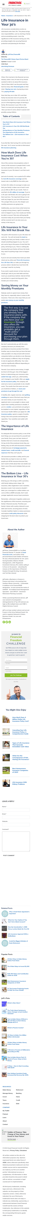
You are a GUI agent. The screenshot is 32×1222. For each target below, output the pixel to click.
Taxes (4, 1100)
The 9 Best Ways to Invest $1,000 (18, 966)
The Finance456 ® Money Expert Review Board (14, 59)
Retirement (19, 1090)
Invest (5, 1097)
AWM (4, 1162)
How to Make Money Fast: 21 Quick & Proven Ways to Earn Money (17, 1058)
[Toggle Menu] (3, 4)
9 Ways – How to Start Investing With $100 (17, 1066)
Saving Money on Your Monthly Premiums (16, 130)
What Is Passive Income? (15, 1028)
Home (3, 15)
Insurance (9, 15)
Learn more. (17, 11)
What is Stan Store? (13, 1003)
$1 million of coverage (17, 192)
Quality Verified (7, 70)
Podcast (5, 1114)
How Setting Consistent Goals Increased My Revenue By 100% (17, 1074)
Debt (17, 1103)
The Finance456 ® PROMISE (22, 70)
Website (5, 821)
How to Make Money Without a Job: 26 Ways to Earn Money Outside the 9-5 (17, 1020)
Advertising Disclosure (7, 66)
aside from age (6, 377)
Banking (19, 1093)
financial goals (19, 87)
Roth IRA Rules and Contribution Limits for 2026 (18, 974)
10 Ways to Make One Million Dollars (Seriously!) (16, 1036)
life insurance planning (8, 148)
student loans (5, 450)
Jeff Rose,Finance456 (14, 54)
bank (23, 237)
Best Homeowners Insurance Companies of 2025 (16, 982)
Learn (4, 1117)
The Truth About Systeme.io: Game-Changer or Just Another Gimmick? (17, 1011)
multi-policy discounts (16, 513)
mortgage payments (20, 448)
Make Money (7, 1090)
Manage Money (8, 1093)
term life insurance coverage (12, 179)
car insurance (14, 321)
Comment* (5, 829)
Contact (5, 1124)
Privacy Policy (14, 1150)
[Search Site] (24, 4)
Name (4, 806)
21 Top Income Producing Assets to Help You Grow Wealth (18, 989)
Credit (18, 1100)
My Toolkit (6, 1110)
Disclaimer (23, 1150)
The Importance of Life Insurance (13, 132)
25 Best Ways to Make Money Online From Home (17, 959)
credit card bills (16, 450)
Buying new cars (10, 89)
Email (4, 814)
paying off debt (9, 91)
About (5, 1121)
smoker (9, 407)
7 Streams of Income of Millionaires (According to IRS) (18, 1050)
